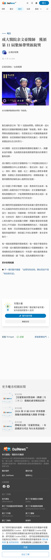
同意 (25, 547)
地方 (20, 9)
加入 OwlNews (8, 475)
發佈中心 (29, 475)
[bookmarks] (32, 3)
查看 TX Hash (8, 337)
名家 (28, 9)
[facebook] (4, 486)
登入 (44, 3)
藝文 (11, 9)
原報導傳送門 (41, 337)
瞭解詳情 (25, 321)
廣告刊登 (29, 471)
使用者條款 (14, 542)
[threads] (8, 486)
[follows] (27, 3)
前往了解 (25, 554)
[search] (47, 9)
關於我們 (5, 471)
